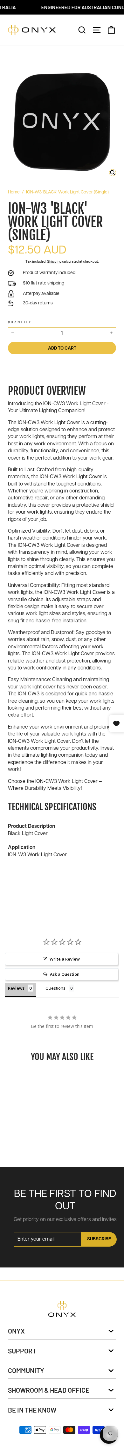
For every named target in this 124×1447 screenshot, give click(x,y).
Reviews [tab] (16, 988)
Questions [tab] (55, 988)
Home (14, 192)
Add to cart (27, 1145)
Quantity (20, 322)
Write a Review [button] (65, 959)
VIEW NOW (32, 1106)
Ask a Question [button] (64, 974)
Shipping (54, 261)
